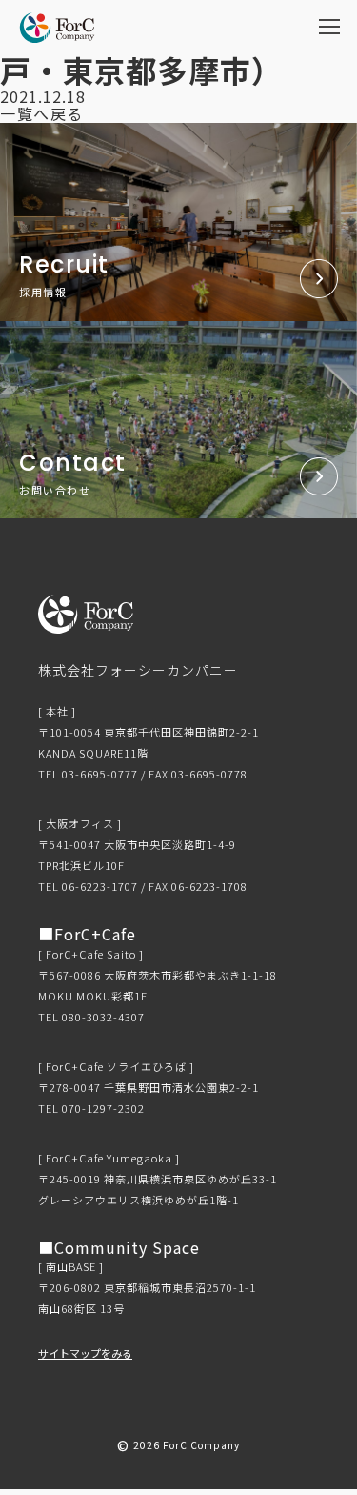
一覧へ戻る (42, 113)
